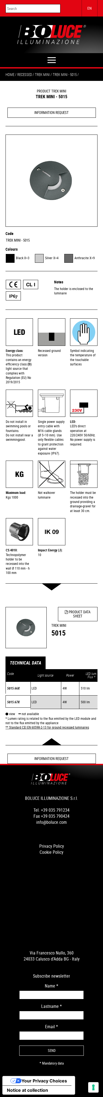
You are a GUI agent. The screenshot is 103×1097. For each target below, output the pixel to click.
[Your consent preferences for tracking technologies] (93, 1087)
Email (51, 1027)
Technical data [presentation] (25, 663)
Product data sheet (79, 614)
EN (89, 8)
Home (9, 74)
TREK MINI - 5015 (18, 240)
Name (51, 986)
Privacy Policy (51, 846)
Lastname (51, 1006)
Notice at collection (27, 1090)
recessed (24, 74)
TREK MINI (42, 74)
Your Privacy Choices (44, 1081)
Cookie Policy (51, 852)
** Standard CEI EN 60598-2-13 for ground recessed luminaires (47, 727)
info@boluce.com (51, 822)
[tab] (25, 662)
